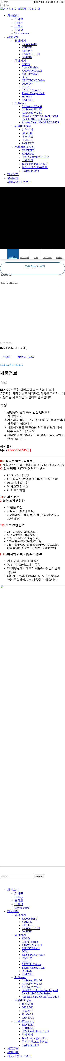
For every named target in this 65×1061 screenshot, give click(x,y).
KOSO (26, 938)
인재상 (18, 904)
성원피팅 (27, 1003)
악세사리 (27, 1034)
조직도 (18, 900)
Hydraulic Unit (30, 1045)
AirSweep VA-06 (32, 980)
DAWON (27, 957)
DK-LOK (27, 1007)
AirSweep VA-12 (32, 983)
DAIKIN (27, 931)
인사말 (18, 893)
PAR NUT (28, 1017)
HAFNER (28, 974)
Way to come (21, 907)
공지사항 (13, 1052)
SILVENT (28, 1024)
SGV (25, 951)
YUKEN (27, 921)
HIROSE (27, 925)
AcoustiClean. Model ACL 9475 (40, 996)
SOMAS (27, 970)
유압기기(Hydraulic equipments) (13, 257)
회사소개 (13, 889)
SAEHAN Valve (31, 964)
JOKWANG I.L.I (32, 944)
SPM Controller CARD (35, 1031)
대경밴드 (27, 1010)
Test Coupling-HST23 (34, 1038)
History (18, 897)
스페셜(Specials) (59, 257)
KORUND (28, 1027)
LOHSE (26, 961)
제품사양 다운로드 (19, 1056)
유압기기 (20, 914)
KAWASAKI (6, 275)
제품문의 (13, 1048)
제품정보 (13, 911)
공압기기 (20, 934)
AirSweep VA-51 (32, 986)
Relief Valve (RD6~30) (9, 283)
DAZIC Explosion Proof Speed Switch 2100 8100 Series (40, 992)
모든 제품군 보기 (34, 266)
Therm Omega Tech (33, 967)
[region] (32, 313)
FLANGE (27, 1014)
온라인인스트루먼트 (35, 1041)
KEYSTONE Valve (33, 954)
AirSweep (47, 257)
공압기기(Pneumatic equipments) (24, 257)
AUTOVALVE (31, 948)
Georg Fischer (30, 941)
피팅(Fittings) (36, 257)
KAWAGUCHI (31, 928)
